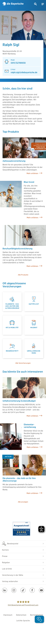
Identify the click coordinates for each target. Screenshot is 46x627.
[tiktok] (23, 590)
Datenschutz (21, 615)
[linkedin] (4, 590)
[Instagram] (13, 590)
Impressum (7, 615)
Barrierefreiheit (36, 615)
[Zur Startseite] (13, 4)
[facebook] (32, 590)
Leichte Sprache (23, 621)
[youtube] (41, 590)
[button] (35, 4)
